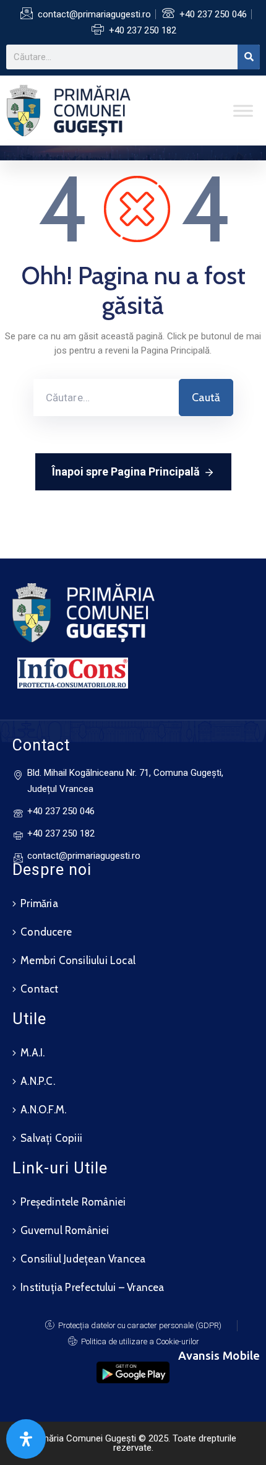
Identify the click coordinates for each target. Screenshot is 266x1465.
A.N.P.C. (37, 1081)
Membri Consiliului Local (77, 960)
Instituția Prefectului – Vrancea (92, 1287)
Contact (39, 989)
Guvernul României (64, 1230)
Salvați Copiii (51, 1138)
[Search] (249, 57)
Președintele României (73, 1202)
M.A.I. (32, 1052)
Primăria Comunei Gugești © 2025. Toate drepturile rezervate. (133, 1443)
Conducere (46, 932)
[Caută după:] (106, 397)
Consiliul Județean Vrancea (82, 1259)
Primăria (39, 903)
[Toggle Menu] (243, 110)
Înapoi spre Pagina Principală (126, 471)
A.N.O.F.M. (43, 1109)
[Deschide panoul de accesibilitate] (26, 1439)
